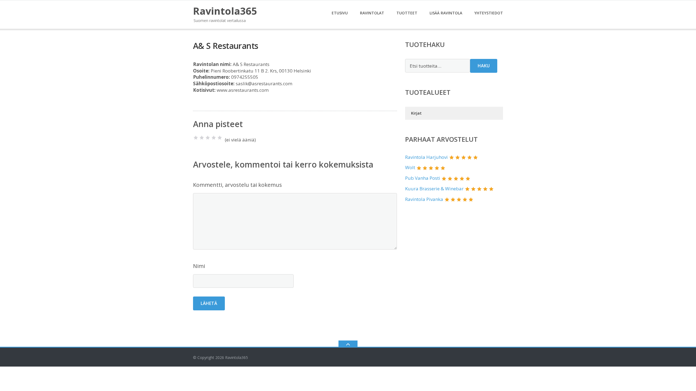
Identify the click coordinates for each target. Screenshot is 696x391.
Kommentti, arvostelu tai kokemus (237, 184)
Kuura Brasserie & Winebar (434, 188)
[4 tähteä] (213, 137)
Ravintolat (372, 12)
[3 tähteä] (207, 137)
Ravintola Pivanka (424, 199)
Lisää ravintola (446, 12)
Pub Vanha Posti (422, 178)
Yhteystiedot (488, 12)
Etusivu (340, 12)
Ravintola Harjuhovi (426, 157)
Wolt (410, 167)
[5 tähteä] (219, 137)
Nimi (199, 266)
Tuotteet (406, 12)
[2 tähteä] (201, 137)
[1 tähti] (195, 137)
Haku (484, 66)
